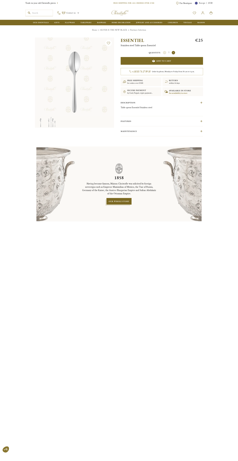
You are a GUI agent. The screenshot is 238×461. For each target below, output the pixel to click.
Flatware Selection (138, 30)
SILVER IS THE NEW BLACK (113, 30)
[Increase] (173, 52)
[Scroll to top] (227, 450)
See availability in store (178, 93)
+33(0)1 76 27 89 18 (141, 71)
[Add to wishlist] (108, 43)
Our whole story (119, 201)
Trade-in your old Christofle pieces (40, 3)
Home (94, 30)
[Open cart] (211, 13)
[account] (194, 13)
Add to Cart (163, 61)
